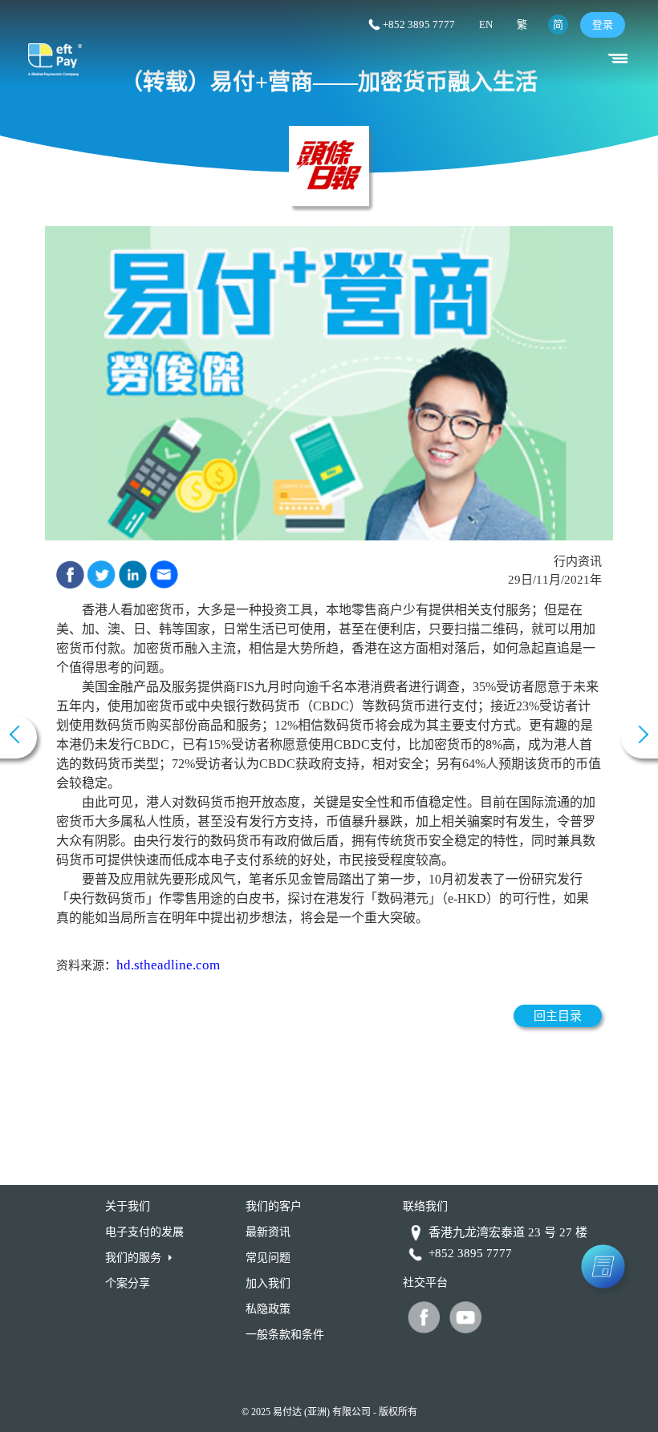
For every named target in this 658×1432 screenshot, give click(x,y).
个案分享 (127, 1283)
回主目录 (558, 1015)
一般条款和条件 (285, 1335)
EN (486, 24)
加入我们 (268, 1283)
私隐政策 (268, 1309)
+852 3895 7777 (419, 24)
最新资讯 (268, 1232)
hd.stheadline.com (168, 965)
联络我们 (425, 1206)
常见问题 (268, 1258)
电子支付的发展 (144, 1232)
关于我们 (127, 1206)
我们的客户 (274, 1206)
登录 (602, 24)
